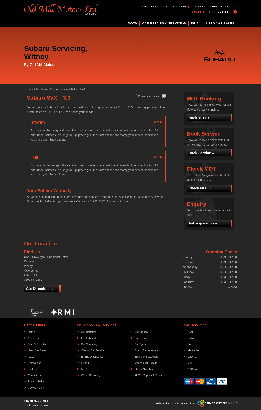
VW (190, 362)
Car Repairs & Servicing (164, 23)
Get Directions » (39, 289)
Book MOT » (199, 118)
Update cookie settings (37, 405)
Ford (190, 344)
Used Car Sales (220, 23)
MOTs (132, 23)
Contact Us (228, 6)
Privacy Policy (36, 381)
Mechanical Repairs (145, 362)
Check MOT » (200, 188)
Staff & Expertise (176, 6)
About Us (156, 6)
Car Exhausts (89, 338)
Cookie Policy (36, 387)
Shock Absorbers (144, 369)
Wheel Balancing (90, 375)
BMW (191, 338)
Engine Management (146, 356)
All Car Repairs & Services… (151, 375)
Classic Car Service (92, 350)
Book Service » (201, 153)
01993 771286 (210, 12)
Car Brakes (141, 331)
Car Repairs (141, 338)
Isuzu (196, 23)
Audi (190, 331)
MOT (84, 369)
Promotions (198, 6)
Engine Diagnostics (92, 356)
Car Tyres (140, 344)
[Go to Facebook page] (235, 12)
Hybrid (85, 362)
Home (144, 6)
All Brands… (195, 369)
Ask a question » (203, 223)
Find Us (213, 6)
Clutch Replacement (146, 350)
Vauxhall (192, 356)
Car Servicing (89, 344)
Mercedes (193, 350)
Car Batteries (88, 331)
